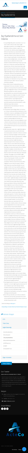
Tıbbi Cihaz (6, 323)
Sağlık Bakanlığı (7, 327)
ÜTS (4, 319)
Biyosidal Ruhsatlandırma (9, 340)
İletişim (20, 449)
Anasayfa (3, 12)
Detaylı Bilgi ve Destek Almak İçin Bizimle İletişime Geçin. (14, 306)
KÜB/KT (5, 346)
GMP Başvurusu (7, 343)
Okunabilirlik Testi (8, 348)
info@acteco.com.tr (9, 401)
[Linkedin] (5, 409)
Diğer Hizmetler (7, 357)
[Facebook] (2, 409)
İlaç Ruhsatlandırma (8, 332)
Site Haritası (14, 449)
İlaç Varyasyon (7, 334)
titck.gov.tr (13, 303)
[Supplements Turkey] (7, 409)
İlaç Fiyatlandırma (8, 337)
